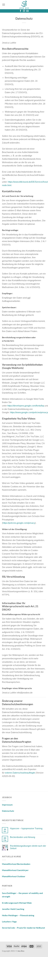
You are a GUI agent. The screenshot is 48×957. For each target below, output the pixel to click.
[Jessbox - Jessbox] (24, 4)
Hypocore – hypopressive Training (26, 828)
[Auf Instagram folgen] (24, 11)
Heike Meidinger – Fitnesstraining (18, 915)
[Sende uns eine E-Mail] (27, 11)
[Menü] (3, 4)
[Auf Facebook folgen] (20, 11)
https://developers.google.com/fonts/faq (25, 406)
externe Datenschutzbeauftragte (20, 773)
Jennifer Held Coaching (13, 909)
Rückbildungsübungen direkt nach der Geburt (28, 847)
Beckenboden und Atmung (22, 837)
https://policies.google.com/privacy (19, 523)
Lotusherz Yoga (9, 921)
